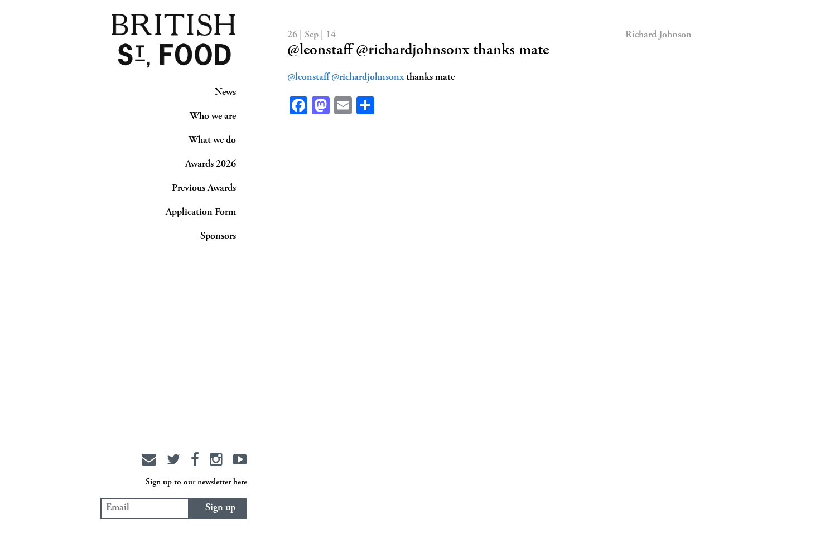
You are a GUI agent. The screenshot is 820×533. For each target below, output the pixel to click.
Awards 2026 (210, 164)
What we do (212, 140)
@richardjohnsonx (367, 77)
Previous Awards (204, 188)
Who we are (213, 117)
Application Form (201, 212)
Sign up (220, 508)
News (225, 93)
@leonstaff (308, 77)
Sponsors (218, 236)
